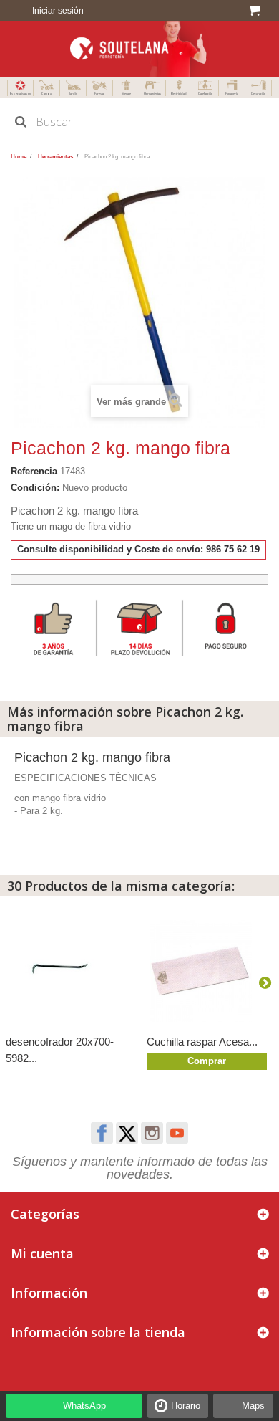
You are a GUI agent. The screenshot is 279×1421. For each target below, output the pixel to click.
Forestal (99, 93)
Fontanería (231, 93)
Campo (46, 93)
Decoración (258, 93)
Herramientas (152, 93)
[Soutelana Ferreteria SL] (139, 49)
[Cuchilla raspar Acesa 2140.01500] (210, 971)
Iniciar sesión (57, 11)
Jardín (73, 93)
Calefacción (205, 93)
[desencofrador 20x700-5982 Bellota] (69, 971)
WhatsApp (84, 1405)
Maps (253, 1405)
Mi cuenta (42, 1253)
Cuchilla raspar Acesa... (202, 1041)
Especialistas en (20, 93)
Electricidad (179, 93)
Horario (185, 1405)
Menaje (126, 93)
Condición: (35, 487)
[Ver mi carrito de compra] (256, 10)
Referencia (34, 471)
